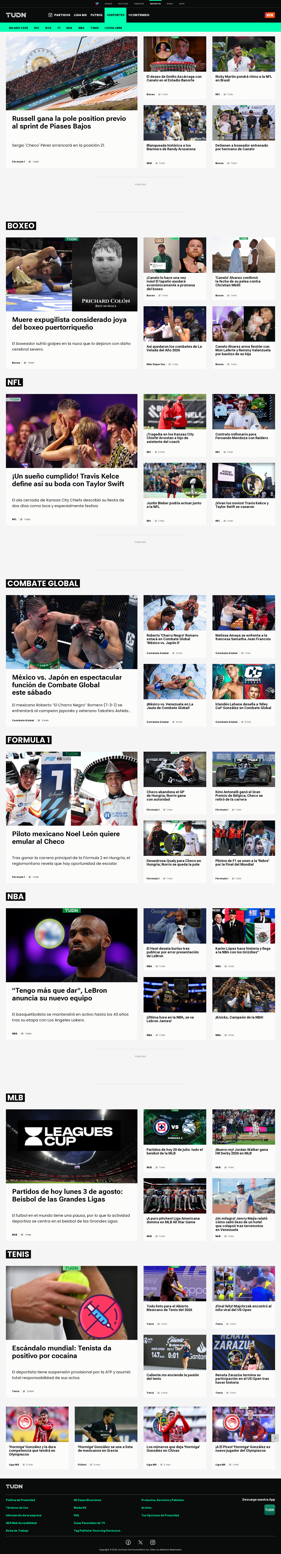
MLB (69, 28)
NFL (36, 28)
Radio (170, 4)
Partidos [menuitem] (62, 15)
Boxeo (151, 94)
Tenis (15, 1391)
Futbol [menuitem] (97, 15)
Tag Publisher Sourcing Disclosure (97, 1530)
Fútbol (82, 1464)
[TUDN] (16, 15)
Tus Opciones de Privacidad (160, 1515)
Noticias (123, 4)
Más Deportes (156, 364)
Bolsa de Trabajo (17, 1530)
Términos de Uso (17, 1507)
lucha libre (113, 28)
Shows (108, 4)
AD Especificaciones (87, 1500)
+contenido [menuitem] (138, 15)
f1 (59, 28)
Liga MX (14, 1464)
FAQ (76, 1515)
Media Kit (80, 1507)
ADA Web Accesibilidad (21, 1523)
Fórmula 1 (18, 161)
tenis (94, 28)
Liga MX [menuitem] (80, 15)
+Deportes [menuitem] (115, 15)
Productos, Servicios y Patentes (162, 1500)
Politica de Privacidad (20, 1500)
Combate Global (23, 720)
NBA (81, 28)
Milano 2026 (18, 28)
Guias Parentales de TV (89, 1523)
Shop (182, 4)
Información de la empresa (23, 1515)
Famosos (139, 4)
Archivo (146, 1507)
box (48, 28)
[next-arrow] (275, 1438)
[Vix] (270, 15)
